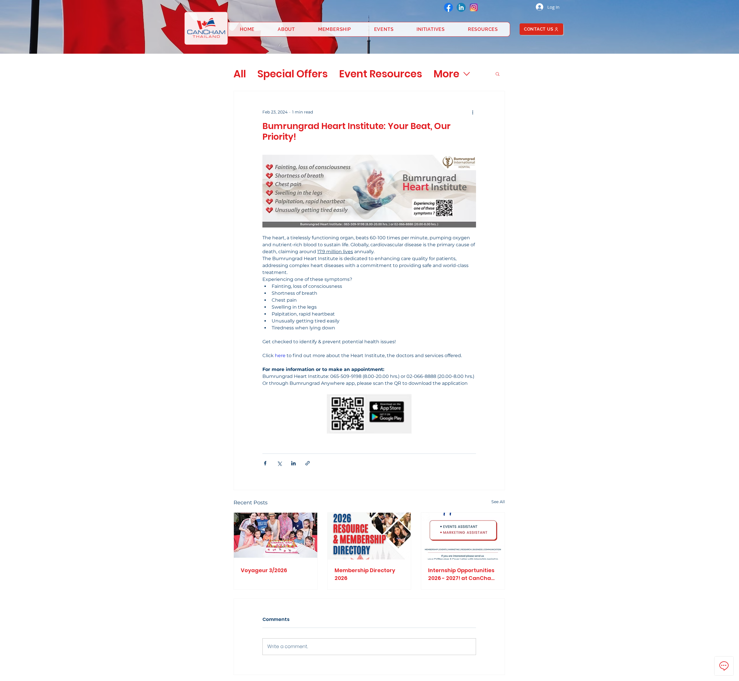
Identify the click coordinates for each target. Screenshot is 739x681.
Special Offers (292, 74)
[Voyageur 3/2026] (275, 536)
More (446, 74)
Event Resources (380, 74)
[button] (497, 73)
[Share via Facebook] (265, 463)
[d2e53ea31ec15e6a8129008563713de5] (473, 7)
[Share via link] (307, 463)
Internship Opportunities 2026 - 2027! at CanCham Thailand (462, 574)
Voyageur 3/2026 (264, 570)
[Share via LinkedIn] (293, 463)
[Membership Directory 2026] (369, 536)
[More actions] (472, 112)
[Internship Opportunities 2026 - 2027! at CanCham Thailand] (463, 536)
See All (498, 501)
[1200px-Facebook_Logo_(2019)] (448, 7)
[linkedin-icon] (461, 7)
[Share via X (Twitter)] (279, 463)
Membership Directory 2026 (365, 574)
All (240, 74)
